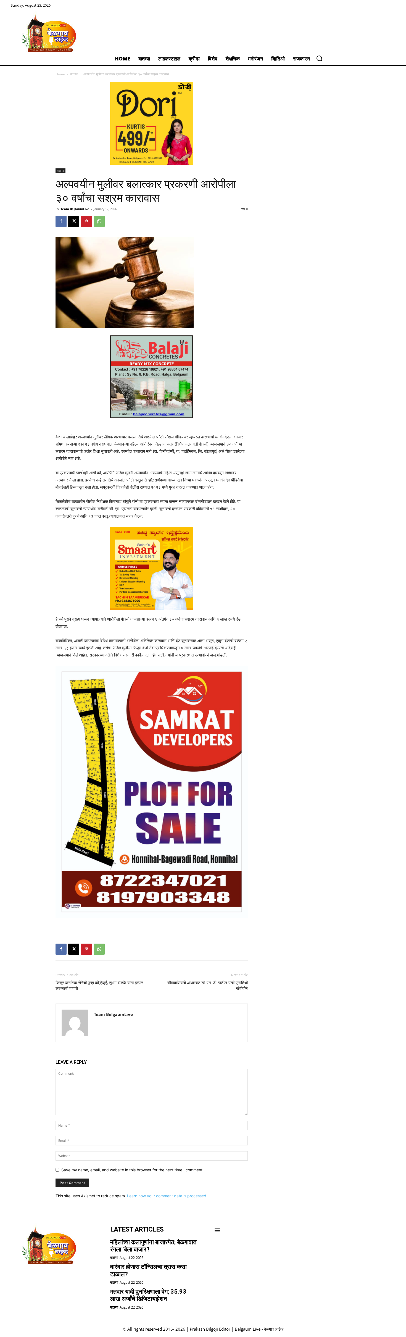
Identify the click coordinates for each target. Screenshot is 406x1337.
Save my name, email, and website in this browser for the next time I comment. (132, 1169)
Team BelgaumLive (74, 209)
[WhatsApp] (99, 221)
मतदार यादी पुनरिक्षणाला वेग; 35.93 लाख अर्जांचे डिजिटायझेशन (148, 1295)
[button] (319, 58)
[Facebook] (61, 221)
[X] (73, 221)
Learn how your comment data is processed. (167, 1195)
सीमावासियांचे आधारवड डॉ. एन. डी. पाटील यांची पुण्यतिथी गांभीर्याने (207, 985)
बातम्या (74, 74)
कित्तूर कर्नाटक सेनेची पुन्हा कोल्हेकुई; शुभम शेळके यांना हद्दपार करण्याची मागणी (99, 985)
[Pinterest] (86, 221)
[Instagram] (32, 1278)
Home (60, 74)
